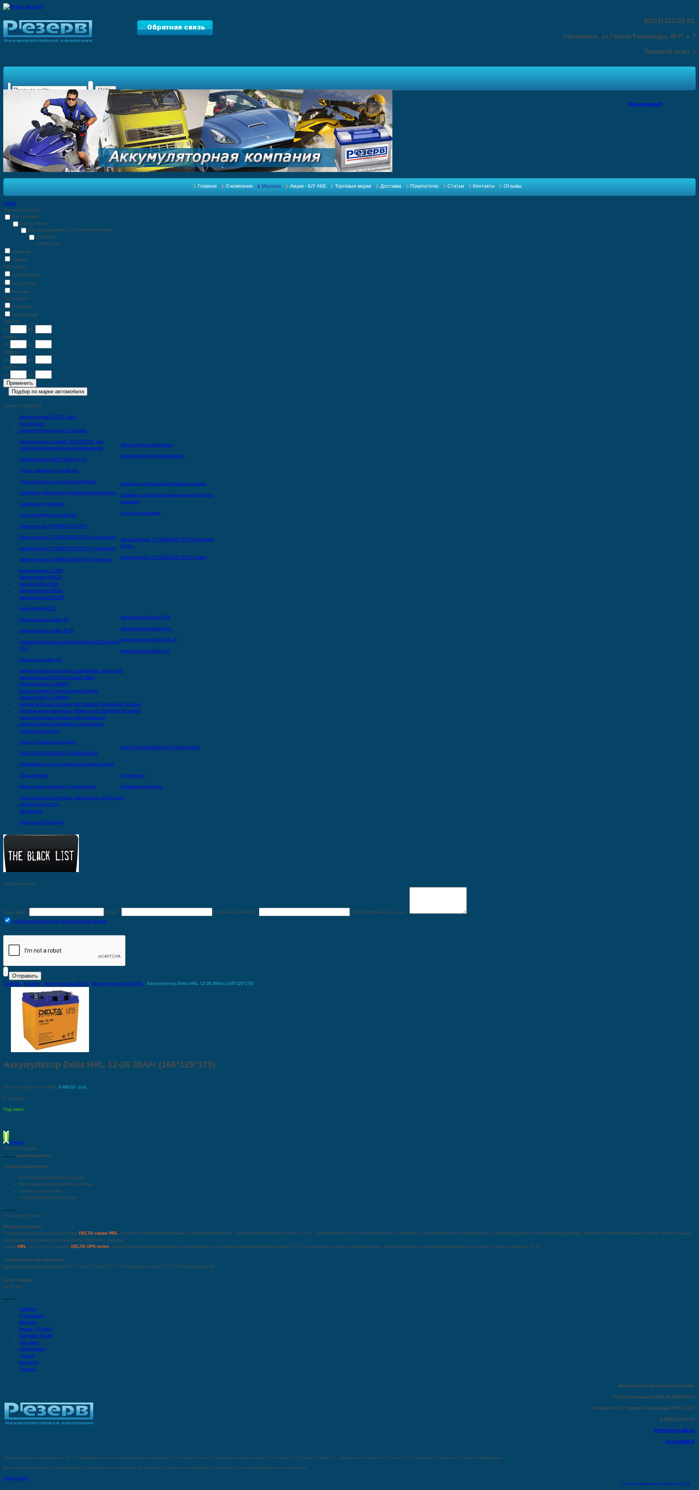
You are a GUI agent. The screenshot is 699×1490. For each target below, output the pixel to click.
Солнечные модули (39, 730)
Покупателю (424, 186)
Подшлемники (34, 775)
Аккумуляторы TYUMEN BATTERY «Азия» (164, 557)
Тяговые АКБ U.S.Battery (44, 697)
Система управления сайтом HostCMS (656, 1484)
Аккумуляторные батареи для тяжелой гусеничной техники (80, 704)
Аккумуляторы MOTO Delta (47, 416)
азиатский (21, 306)
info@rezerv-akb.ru (674, 1430)
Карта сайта (15, 1477)
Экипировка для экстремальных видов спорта (66, 764)
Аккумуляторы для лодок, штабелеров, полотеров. (71, 670)
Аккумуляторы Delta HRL (146, 628)
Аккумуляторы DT (38, 608)
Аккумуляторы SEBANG (44, 683)
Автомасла (30, 811)
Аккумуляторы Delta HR (43, 619)
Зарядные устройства (42, 503)
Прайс (9, 203)
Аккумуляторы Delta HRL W (149, 639)
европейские (24, 283)
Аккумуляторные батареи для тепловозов (62, 717)
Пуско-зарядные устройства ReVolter (57, 481)
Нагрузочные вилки (141, 512)
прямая (19, 259)
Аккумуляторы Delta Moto (147, 444)
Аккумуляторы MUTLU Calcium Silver (57, 677)
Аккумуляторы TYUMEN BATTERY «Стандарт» (67, 537)
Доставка (390, 186)
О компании (239, 186)
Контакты (484, 186)
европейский (24, 314)
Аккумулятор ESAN (39, 584)
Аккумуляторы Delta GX (145, 650)
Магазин (271, 186)
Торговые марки (353, 186)
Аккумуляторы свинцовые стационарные (61, 724)
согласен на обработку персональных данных (59, 921)
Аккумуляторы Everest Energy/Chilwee (58, 690)
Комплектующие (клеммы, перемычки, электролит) (72, 797)
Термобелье (133, 775)
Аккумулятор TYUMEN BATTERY (53, 526)
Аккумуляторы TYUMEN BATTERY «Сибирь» (65, 559)
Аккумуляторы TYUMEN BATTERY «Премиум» (67, 548)
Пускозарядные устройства (47, 514)
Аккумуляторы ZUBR (41, 570)
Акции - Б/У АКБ (308, 186)
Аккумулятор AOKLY (40, 577)
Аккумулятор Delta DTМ (145, 617)
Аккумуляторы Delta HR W (46, 630)
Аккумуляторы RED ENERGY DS (53, 459)
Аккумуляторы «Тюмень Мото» (153, 455)
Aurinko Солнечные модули (47, 741)
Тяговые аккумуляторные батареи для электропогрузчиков (80, 710)
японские (20, 291)
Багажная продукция (142, 786)
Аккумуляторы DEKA (40, 590)
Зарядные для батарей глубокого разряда (163, 483)
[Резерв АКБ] (48, 40)
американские (25, 274)
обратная (20, 251)
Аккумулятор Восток (40, 659)
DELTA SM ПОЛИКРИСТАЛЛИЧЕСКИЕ (58, 753)
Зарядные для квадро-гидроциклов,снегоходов (67, 492)
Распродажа (31, 423)
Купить (16, 1142)
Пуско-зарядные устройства (48, 470)
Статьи (455, 186)
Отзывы (513, 186)
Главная (207, 186)
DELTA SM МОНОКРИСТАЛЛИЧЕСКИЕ (160, 747)
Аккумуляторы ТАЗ (39, 804)
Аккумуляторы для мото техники (53, 430)
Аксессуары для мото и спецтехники (57, 786)
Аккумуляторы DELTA (41, 597)
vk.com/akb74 (680, 1441)
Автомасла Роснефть (41, 821)
